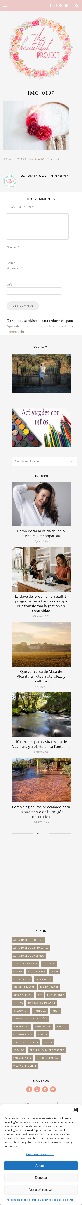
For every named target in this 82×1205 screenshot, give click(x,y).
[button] (75, 1110)
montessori (43, 1026)
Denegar (41, 1177)
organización (22, 1034)
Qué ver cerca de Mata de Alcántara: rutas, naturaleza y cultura (41, 676)
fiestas (18, 1002)
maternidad (21, 1026)
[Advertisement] (41, 880)
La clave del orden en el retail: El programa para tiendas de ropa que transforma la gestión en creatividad (41, 603)
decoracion (43, 979)
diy (40, 995)
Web (9, 284)
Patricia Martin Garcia (45, 159)
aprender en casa (25, 963)
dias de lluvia (22, 995)
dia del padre (49, 987)
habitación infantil (42, 1002)
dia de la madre (24, 987)
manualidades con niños (30, 1018)
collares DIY (36, 971)
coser (55, 971)
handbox (40, 1010)
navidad (62, 1026)
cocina (18, 971)
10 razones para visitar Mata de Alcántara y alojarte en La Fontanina (41, 744)
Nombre (13, 247)
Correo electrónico (15, 265)
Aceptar (41, 1165)
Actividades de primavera (30, 947)
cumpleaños (21, 979)
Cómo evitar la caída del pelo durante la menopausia (41, 533)
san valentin (22, 1057)
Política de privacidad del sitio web (53, 1200)
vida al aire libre (25, 1065)
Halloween (20, 1010)
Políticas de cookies (18, 1200)
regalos (18, 1050)
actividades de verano (28, 955)
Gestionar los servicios (40, 1154)
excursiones (55, 995)
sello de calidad (48, 1057)
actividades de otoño (28, 939)
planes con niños (25, 1042)
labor (55, 1010)
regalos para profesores (47, 1050)
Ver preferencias (41, 1189)
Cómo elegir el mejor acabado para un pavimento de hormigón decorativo (41, 812)
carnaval (49, 963)
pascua (42, 1034)
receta (47, 1042)
